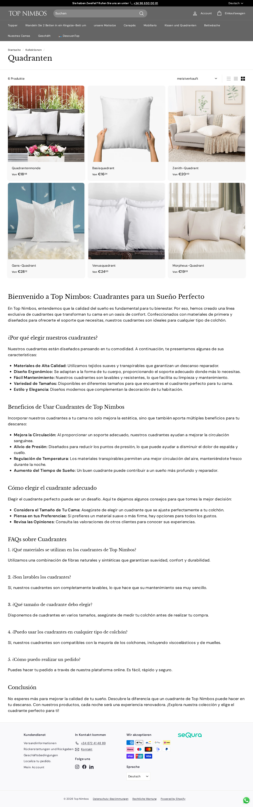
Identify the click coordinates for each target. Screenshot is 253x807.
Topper (12, 25)
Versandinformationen (40, 743)
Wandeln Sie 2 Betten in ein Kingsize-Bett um (55, 25)
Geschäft (44, 36)
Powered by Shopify (173, 798)
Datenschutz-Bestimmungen (110, 798)
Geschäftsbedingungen (41, 755)
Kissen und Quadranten (180, 25)
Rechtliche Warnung (144, 798)
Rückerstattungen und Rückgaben (49, 749)
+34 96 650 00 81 (146, 3)
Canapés (130, 25)
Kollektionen (33, 50)
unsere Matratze (105, 25)
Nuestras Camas (19, 36)
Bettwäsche (212, 25)
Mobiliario (150, 25)
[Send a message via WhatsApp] (246, 800)
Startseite (14, 50)
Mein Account (34, 767)
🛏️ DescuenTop (69, 36)
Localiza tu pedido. (37, 761)
